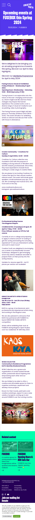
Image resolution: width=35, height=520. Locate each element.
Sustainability (17, 485)
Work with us (5, 485)
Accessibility (5, 488)
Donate (5, 500)
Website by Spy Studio (20, 490)
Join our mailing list (11, 498)
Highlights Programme (23, 76)
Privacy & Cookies (7, 490)
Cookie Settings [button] (7, 516)
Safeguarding (18, 488)
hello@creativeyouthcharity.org (10, 480)
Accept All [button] (16, 516)
